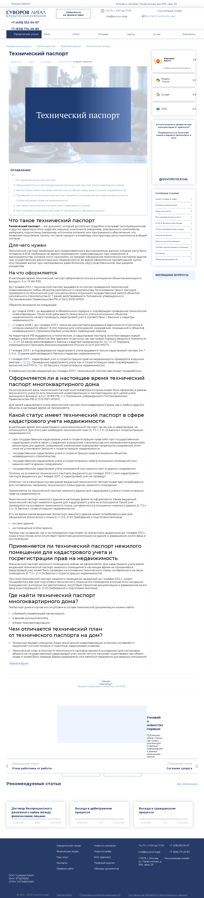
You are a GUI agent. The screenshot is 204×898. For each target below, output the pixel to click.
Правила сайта (65, 868)
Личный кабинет (20, 3)
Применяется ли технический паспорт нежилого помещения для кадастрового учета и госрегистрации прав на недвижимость (72, 198)
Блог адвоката (102, 857)
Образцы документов (106, 868)
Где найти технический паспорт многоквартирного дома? (53, 205)
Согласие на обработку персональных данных (157, 894)
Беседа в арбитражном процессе (93, 810)
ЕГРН (27, 362)
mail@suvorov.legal (116, 16)
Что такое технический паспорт (35, 180)
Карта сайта (64, 894)
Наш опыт (62, 857)
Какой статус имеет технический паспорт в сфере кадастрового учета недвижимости (71, 190)
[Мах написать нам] (180, 15)
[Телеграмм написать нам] (187, 15)
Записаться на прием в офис (73, 13)
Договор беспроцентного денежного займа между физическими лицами (31, 812)
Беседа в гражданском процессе (157, 810)
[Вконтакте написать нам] (158, 15)
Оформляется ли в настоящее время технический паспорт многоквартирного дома (70, 185)
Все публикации (187, 783)
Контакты (62, 862)
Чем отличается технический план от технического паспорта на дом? (60, 210)
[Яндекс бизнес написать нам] (195, 15)
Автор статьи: (75, 61)
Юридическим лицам (69, 845)
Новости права (102, 851)
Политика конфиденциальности (100, 894)
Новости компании (105, 845)
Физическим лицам (68, 851)
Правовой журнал (19, 663)
